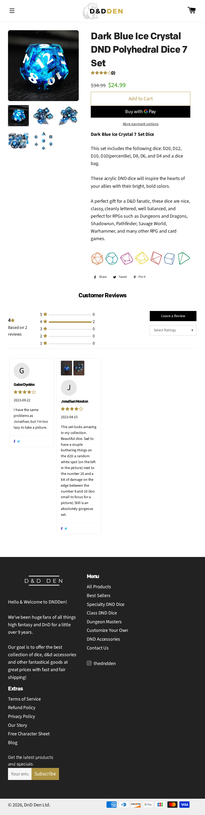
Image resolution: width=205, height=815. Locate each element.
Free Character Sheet (29, 734)
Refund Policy (21, 707)
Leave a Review (173, 316)
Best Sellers (99, 595)
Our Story (17, 725)
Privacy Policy (21, 716)
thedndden (104, 663)
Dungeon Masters (104, 621)
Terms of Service (24, 699)
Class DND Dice (102, 613)
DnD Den (32, 805)
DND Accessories (103, 639)
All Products (99, 586)
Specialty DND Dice (105, 604)
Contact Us (98, 648)
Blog (12, 742)
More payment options (141, 124)
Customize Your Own (107, 630)
